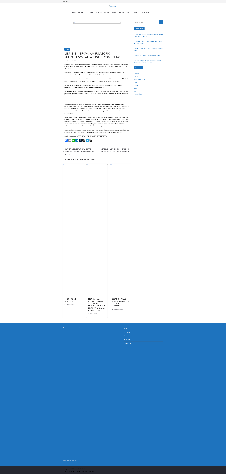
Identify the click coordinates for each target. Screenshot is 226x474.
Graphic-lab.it (70, 460)
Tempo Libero (145, 12)
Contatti (126, 336)
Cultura (90, 12)
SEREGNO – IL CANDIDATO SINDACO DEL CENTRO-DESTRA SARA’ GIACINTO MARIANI (114, 150)
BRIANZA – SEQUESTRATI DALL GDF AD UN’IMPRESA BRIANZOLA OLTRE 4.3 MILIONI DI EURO (80, 151)
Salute (129, 12)
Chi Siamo (127, 332)
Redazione (78, 61)
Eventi (113, 12)
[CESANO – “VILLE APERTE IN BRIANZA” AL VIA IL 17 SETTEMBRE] (120, 165)
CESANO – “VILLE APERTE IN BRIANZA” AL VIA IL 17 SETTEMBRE (120, 302)
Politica (121, 12)
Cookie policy (128, 339)
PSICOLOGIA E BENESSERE (70, 300)
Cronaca (81, 12)
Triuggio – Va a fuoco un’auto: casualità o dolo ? (147, 55)
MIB (77, 460)
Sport (136, 12)
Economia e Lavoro (102, 12)
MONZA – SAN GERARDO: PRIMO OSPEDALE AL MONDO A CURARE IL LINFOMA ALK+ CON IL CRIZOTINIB (97, 305)
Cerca (161, 22)
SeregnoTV (127, 343)
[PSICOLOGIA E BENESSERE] (73, 165)
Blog (125, 328)
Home (74, 12)
